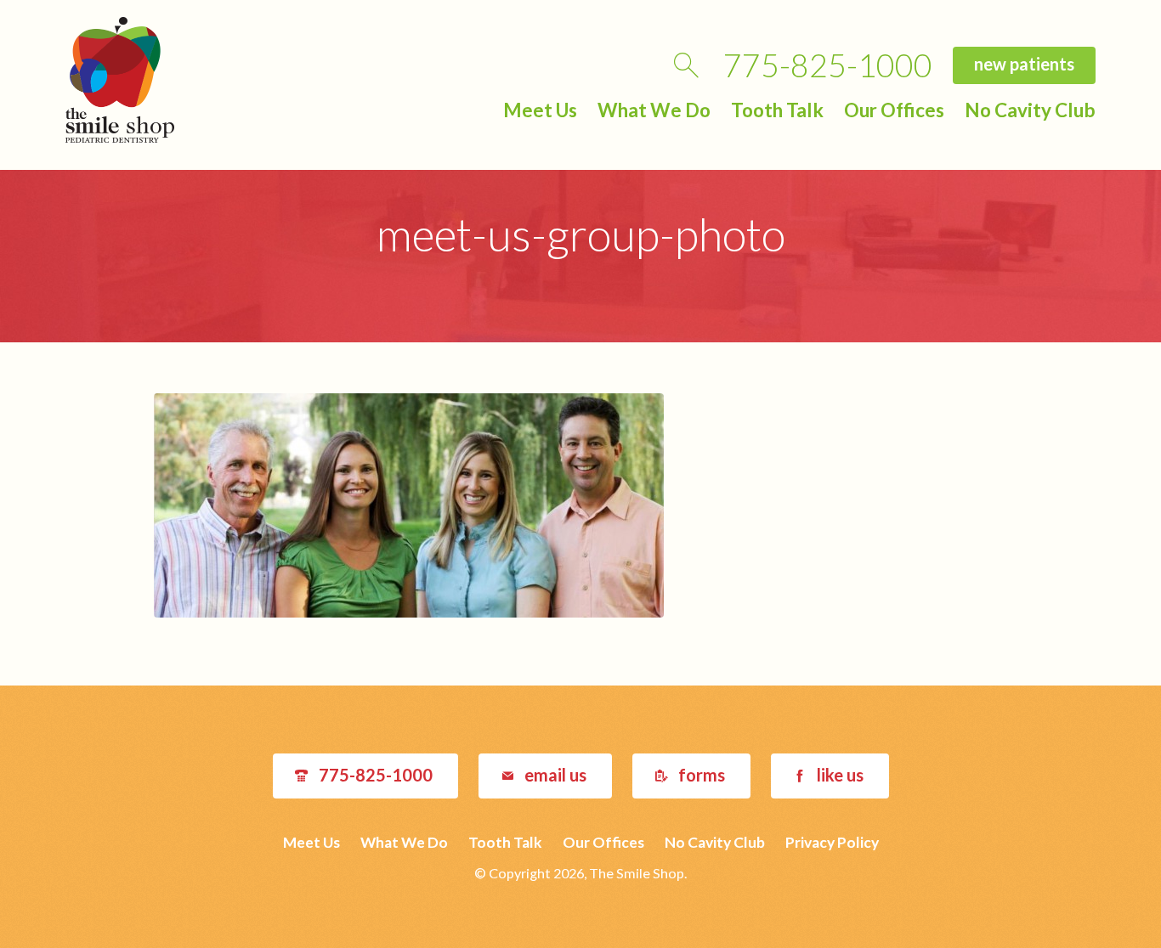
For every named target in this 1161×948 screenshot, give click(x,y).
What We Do (654, 110)
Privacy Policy (832, 842)
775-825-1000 (827, 65)
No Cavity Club (1030, 110)
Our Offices (894, 110)
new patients (1024, 64)
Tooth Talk (777, 110)
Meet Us (540, 110)
